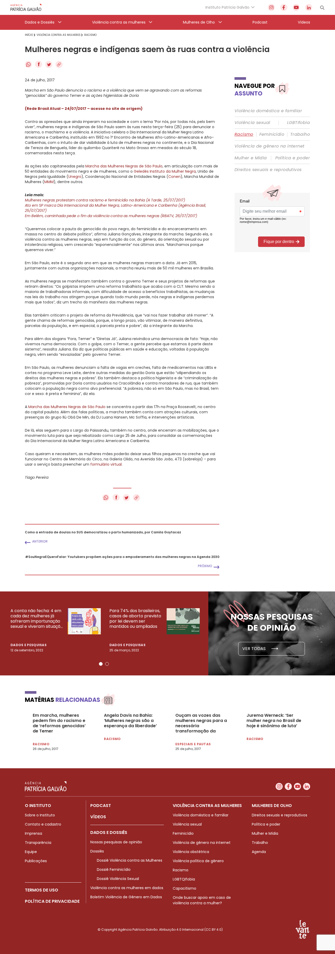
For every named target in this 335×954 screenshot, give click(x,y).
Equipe (31, 851)
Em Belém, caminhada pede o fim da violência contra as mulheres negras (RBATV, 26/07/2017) (111, 215)
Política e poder (292, 158)
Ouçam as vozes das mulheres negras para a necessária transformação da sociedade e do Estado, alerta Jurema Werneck (201, 723)
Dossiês (97, 851)
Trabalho (300, 134)
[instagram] (271, 7)
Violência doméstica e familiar (268, 111)
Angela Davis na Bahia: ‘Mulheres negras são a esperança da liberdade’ (130, 721)
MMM (49, 181)
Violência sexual (252, 122)
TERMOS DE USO (41, 890)
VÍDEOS (98, 817)
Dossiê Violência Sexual (118, 878)
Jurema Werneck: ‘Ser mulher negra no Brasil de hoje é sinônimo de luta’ (274, 721)
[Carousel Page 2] (107, 664)
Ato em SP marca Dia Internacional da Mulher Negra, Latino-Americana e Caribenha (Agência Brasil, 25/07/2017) (115, 208)
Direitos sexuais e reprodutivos (268, 169)
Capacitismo (184, 888)
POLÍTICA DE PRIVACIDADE (52, 901)
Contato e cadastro (43, 824)
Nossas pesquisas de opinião (116, 842)
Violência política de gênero (198, 860)
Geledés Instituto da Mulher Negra (165, 171)
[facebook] (283, 7)
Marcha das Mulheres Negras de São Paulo (124, 166)
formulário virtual (106, 464)
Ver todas (254, 649)
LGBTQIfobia (184, 879)
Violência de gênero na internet (269, 146)
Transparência (38, 842)
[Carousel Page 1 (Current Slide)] (101, 664)
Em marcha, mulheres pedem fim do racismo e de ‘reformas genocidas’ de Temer (59, 723)
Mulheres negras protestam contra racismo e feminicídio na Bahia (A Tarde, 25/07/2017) (105, 200)
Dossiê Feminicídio (114, 869)
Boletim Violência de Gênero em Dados (126, 897)
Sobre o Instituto (40, 815)
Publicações (36, 860)
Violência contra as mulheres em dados (126, 887)
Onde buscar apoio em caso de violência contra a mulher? (202, 900)
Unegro (74, 176)
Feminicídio (271, 134)
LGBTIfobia (298, 122)
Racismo (243, 134)
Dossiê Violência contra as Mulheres (129, 860)
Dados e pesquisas (28, 645)
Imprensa (33, 833)
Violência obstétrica (191, 851)
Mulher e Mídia (250, 158)
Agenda (259, 851)
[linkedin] (308, 7)
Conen (174, 176)
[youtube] (296, 7)
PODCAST (100, 806)
